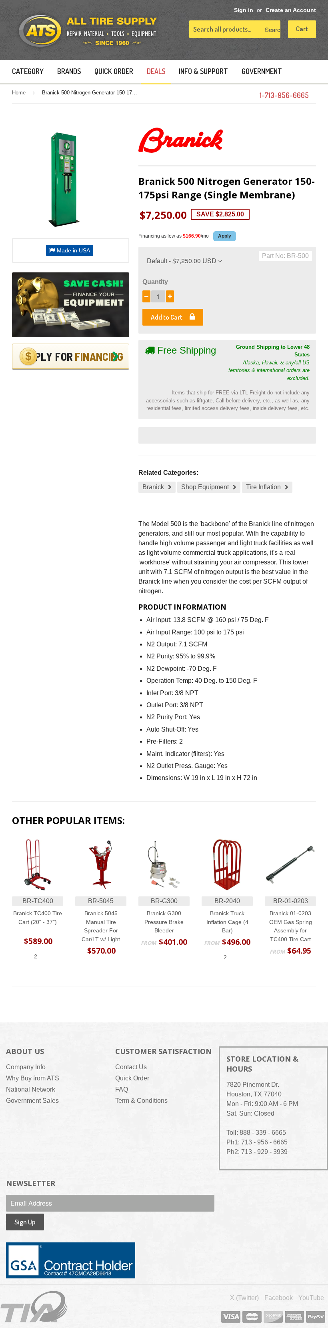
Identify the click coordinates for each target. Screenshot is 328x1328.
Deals (156, 71)
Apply (224, 236)
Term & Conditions (141, 1100)
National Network (30, 1089)
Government (262, 71)
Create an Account (291, 10)
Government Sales (32, 1100)
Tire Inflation (263, 487)
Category (28, 71)
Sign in (243, 10)
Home (19, 93)
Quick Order (113, 71)
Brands (69, 71)
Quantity (155, 281)
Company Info (26, 1067)
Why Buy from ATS (32, 1078)
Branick (153, 487)
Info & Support (203, 71)
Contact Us (131, 1067)
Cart (302, 28)
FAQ (121, 1089)
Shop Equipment (205, 487)
